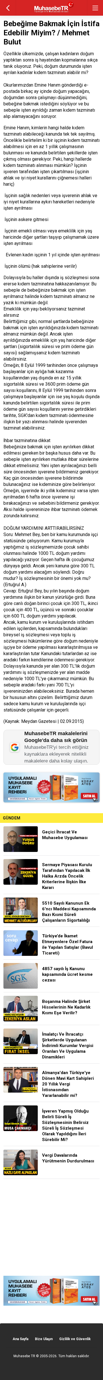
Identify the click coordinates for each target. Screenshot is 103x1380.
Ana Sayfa (20, 1339)
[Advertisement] (51, 1227)
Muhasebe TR (24, 1356)
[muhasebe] (51, 13)
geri (8, 8)
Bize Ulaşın (44, 1339)
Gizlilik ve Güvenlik (75, 1339)
